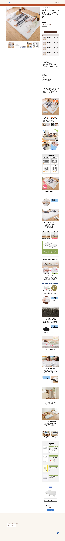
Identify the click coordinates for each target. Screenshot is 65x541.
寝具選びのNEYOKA (33, 538)
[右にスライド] (39, 45)
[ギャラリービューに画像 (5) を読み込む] (36, 45)
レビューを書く (50, 510)
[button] (40, 2)
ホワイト (44, 22)
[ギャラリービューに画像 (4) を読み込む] (29, 45)
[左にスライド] (7, 45)
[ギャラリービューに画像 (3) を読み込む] (23, 45)
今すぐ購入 (50, 32)
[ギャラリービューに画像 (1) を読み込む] (11, 45)
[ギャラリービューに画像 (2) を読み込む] (17, 45)
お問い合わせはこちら (10, 525)
